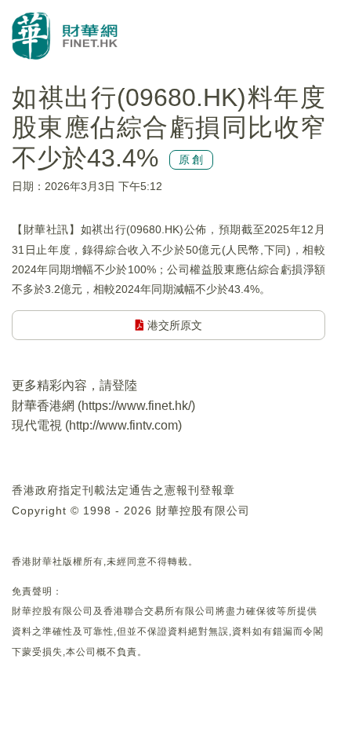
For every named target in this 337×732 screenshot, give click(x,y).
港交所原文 (173, 325)
